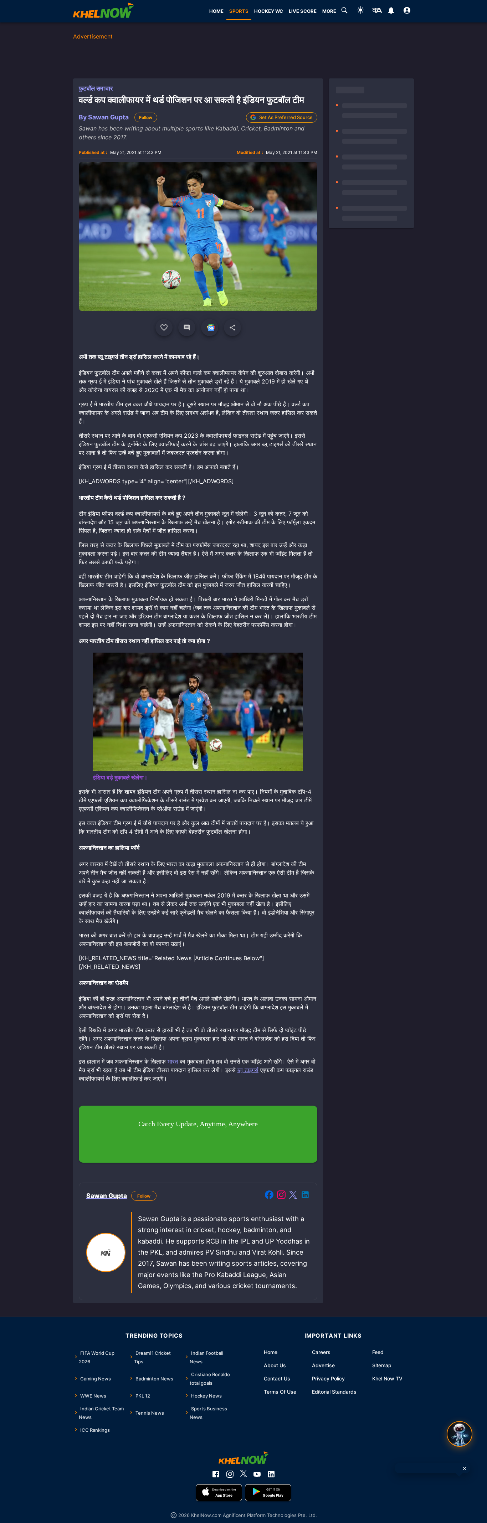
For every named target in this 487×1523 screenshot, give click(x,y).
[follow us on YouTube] (257, 1474)
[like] (164, 327)
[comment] (186, 327)
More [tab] (329, 11)
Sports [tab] (238, 11)
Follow (145, 117)
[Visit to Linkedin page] (305, 1196)
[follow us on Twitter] (243, 1474)
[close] (464, 1468)
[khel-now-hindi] (377, 11)
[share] (232, 327)
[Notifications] (391, 11)
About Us (275, 1365)
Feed (378, 1352)
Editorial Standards (334, 1392)
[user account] (407, 11)
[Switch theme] (360, 11)
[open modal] (459, 1434)
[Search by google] (344, 11)
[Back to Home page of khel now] (103, 11)
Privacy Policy (328, 1378)
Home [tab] (216, 11)
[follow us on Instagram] (230, 1474)
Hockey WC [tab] (268, 11)
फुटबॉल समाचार (96, 88)
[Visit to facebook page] (269, 1195)
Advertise (323, 1365)
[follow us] (209, 327)
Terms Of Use (280, 1392)
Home (270, 1352)
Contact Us (277, 1378)
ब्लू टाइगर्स (247, 1070)
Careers (321, 1352)
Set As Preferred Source (286, 117)
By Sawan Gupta (104, 117)
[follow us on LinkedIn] (271, 1474)
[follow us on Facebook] (215, 1474)
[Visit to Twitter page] (293, 1196)
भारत (173, 1061)
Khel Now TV (387, 1378)
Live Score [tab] (303, 11)
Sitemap (381, 1365)
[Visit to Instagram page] (281, 1195)
